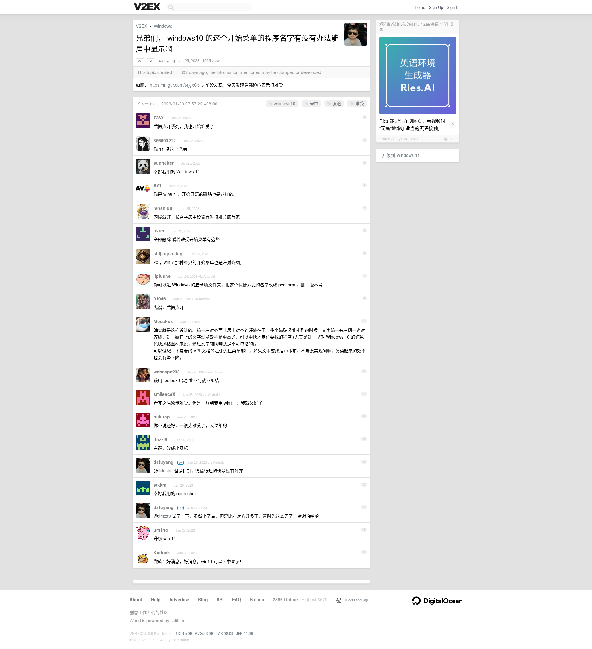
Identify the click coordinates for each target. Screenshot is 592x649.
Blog (203, 599)
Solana (257, 599)
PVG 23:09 (204, 633)
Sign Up (436, 7)
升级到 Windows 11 (401, 155)
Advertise (179, 599)
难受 (359, 103)
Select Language (355, 599)
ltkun (159, 231)
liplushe (162, 276)
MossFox (163, 321)
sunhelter (164, 163)
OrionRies (409, 138)
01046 (160, 298)
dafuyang (167, 60)
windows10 (284, 103)
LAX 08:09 (224, 633)
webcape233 (167, 371)
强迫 (336, 103)
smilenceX (164, 394)
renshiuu (163, 208)
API (220, 599)
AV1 (158, 185)
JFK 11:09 (244, 633)
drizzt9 (160, 439)
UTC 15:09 (183, 633)
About (136, 599)
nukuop (162, 416)
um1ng (161, 530)
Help (156, 599)
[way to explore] (148, 7)
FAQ (236, 599)
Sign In (453, 7)
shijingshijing (168, 253)
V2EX (141, 26)
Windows (163, 26)
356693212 (165, 140)
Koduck (162, 552)
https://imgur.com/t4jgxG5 (175, 85)
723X (159, 117)
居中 (313, 103)
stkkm (160, 485)
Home (420, 7)
